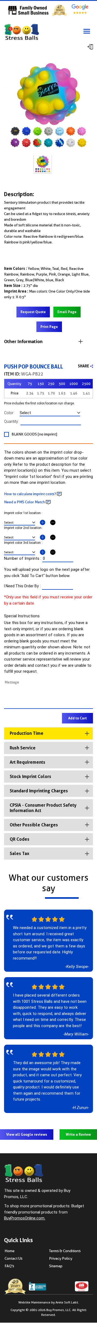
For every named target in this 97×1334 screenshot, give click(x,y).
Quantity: (12, 421)
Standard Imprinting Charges (39, 790)
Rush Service (23, 747)
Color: (12, 413)
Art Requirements (27, 762)
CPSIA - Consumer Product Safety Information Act (43, 808)
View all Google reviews (26, 1134)
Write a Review (78, 1134)
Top (89, 1305)
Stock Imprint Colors (30, 776)
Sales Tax (19, 853)
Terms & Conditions (65, 1251)
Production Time (26, 733)
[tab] (48, 733)
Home (10, 1251)
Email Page (67, 312)
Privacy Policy (60, 1258)
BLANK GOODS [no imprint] (34, 434)
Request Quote (33, 312)
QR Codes (19, 839)
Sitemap (56, 1266)
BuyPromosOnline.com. (24, 1218)
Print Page (49, 327)
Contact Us (13, 1258)
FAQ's (9, 1266)
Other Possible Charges (34, 824)
